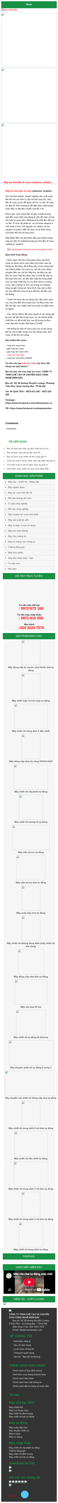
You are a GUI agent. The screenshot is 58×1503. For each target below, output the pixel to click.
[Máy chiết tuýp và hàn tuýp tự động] (31, 697)
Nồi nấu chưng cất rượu (19, 498)
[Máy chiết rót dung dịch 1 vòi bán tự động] (31, 1185)
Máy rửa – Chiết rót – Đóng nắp (23, 482)
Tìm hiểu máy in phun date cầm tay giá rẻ (27, 464)
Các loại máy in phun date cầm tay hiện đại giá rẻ (31, 460)
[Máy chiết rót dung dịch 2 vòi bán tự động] (31, 1216)
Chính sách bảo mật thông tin (27, 1382)
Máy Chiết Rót (16, 1407)
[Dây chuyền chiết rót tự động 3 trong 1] (31, 1064)
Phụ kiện (12, 569)
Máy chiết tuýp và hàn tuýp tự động (31, 700)
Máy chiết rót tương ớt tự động (30, 822)
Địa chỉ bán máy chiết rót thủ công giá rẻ (26, 456)
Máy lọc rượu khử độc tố (20, 492)
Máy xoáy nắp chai (18, 1427)
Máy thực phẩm (15, 552)
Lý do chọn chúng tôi (23, 1349)
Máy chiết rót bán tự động (21, 1416)
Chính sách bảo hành (23, 1378)
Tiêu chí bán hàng (22, 1345)
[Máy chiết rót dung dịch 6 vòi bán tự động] (31, 1125)
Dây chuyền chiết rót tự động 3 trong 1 (31, 1067)
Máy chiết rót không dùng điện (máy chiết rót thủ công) (31, 945)
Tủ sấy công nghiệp (17, 503)
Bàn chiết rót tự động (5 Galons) (31, 1037)
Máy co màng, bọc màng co (21, 541)
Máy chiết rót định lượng (21, 1413)
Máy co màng (15, 1437)
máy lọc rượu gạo (15, 355)
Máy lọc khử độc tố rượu (18, 191)
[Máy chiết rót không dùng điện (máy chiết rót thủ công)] (31, 940)
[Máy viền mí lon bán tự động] (30, 879)
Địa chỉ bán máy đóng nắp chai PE (24, 452)
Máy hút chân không (18, 531)
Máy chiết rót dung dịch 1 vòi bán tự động (31, 1189)
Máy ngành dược (16, 487)
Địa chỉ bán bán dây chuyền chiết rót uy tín (28, 448)
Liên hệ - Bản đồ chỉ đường (26, 1356)
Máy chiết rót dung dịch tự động (31, 1249)
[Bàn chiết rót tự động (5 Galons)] (31, 1034)
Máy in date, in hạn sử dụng (21, 525)
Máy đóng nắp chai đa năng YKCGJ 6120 (30, 761)
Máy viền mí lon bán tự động (31, 882)
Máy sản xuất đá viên (18, 520)
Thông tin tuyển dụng (23, 1353)
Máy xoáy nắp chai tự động (30, 913)
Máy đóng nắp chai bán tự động (31, 976)
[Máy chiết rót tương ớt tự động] (31, 819)
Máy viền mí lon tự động (31, 852)
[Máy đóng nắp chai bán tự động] (31, 973)
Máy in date (14, 1433)
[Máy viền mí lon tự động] (30, 849)
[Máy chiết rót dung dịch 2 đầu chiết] (30, 728)
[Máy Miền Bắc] (29, 9)
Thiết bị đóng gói (16, 547)
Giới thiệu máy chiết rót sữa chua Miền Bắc (28, 468)
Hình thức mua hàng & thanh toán (29, 1374)
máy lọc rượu (29, 363)
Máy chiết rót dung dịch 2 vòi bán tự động (31, 1219)
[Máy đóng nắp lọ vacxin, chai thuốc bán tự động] (31, 664)
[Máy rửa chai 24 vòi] (31, 1004)
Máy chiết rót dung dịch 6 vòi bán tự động (31, 1128)
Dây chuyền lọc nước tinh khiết (23, 514)
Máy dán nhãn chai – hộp (20, 558)
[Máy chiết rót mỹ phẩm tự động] (31, 788)
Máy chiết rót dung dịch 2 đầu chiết (31, 731)
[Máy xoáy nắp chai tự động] (31, 910)
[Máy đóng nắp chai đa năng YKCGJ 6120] (31, 758)
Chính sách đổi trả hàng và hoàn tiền (31, 1386)
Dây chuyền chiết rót (19, 1430)
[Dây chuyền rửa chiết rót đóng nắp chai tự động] (31, 1095)
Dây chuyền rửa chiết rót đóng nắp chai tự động (30, 1098)
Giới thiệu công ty (22, 1341)
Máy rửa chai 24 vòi (31, 1007)
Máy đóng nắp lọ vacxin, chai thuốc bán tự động (31, 669)
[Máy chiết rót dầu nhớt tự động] (30, 1155)
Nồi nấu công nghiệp (18, 509)
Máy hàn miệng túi (17, 536)
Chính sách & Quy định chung (27, 1370)
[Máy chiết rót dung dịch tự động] (31, 1246)
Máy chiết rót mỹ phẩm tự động (30, 791)
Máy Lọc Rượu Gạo (18, 1410)
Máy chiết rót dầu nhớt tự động (30, 1158)
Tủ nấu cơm (14, 563)
